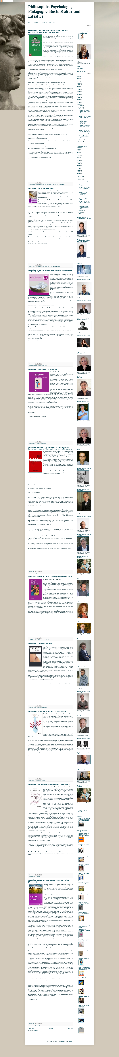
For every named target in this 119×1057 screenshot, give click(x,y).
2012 (79, 100)
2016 (79, 94)
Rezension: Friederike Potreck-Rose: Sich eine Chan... (85, 117)
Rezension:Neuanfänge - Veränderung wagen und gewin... (84, 136)
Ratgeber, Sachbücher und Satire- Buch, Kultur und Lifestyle (84, 845)
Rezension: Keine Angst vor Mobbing (41, 188)
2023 (79, 83)
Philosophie (80, 811)
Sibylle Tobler (42, 1025)
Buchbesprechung (41, 184)
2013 (79, 99)
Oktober (80, 108)
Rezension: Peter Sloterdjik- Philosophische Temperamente (49, 784)
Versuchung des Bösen (61, 184)
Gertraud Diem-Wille (39, 707)
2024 (79, 81)
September (81, 139)
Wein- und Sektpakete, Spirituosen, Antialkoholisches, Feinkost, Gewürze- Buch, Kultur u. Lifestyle (84, 925)
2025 (79, 150)
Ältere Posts (70, 1028)
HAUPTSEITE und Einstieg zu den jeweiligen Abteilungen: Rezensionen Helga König (84, 819)
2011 (79, 102)
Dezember (81, 105)
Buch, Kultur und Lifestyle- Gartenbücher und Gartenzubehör (84, 883)
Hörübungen (42, 365)
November (81, 107)
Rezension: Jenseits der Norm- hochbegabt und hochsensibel (50, 577)
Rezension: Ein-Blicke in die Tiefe (40, 643)
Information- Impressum (82, 810)
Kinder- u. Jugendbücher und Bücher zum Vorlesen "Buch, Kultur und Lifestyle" (84, 968)
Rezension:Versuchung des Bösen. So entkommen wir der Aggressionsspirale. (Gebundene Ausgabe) (48, 31)
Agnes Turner (33, 707)
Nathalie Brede (53, 266)
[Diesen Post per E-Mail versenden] (36, 183)
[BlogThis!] (37, 183)
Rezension (54, 184)
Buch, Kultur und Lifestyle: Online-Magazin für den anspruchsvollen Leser (84, 32)
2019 (79, 89)
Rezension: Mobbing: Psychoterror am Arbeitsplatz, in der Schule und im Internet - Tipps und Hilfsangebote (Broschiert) (50, 448)
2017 (79, 92)
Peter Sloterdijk (33, 876)
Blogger (70, 1041)
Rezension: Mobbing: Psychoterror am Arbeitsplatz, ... (83, 122)
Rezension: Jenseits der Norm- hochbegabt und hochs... (85, 126)
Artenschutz (33, 780)
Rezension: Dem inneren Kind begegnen (42, 369)
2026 (79, 78)
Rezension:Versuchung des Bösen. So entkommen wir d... (84, 111)
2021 (79, 86)
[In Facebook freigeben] (40, 183)
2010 (79, 104)
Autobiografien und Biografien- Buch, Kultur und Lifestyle (84, 930)
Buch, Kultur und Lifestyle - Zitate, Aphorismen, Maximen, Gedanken (84, 1026)
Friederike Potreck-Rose (35, 365)
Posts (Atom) (35, 1030)
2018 (79, 91)
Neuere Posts (31, 1028)
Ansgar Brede (38, 266)
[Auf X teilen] (38, 183)
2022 (79, 84)
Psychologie (80, 813)
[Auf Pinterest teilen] (41, 183)
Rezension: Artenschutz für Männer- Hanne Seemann (47, 711)
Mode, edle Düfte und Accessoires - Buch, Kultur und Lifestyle (84, 903)
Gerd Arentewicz (51, 573)
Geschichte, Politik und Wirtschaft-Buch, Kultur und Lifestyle (84, 913)
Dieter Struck (45, 573)
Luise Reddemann (39, 443)
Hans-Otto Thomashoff (48, 184)
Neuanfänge (33, 1025)
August (80, 141)
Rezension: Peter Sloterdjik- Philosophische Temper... (84, 134)
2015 (79, 96)
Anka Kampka (33, 266)
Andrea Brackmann (34, 639)
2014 (79, 97)
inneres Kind (33, 443)
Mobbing (49, 266)
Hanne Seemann (38, 780)
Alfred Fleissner (33, 573)
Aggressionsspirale (34, 184)
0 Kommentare (31, 182)
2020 (79, 88)
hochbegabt (47, 639)
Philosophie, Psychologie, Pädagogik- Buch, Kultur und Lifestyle (54, 11)
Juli (80, 213)
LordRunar (62, 1041)
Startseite (51, 1028)
